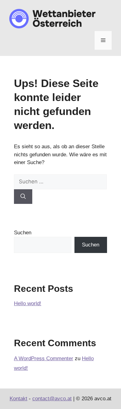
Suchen (22, 233)
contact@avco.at (52, 399)
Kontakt (18, 399)
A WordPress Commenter (43, 358)
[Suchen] (23, 196)
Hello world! (27, 303)
